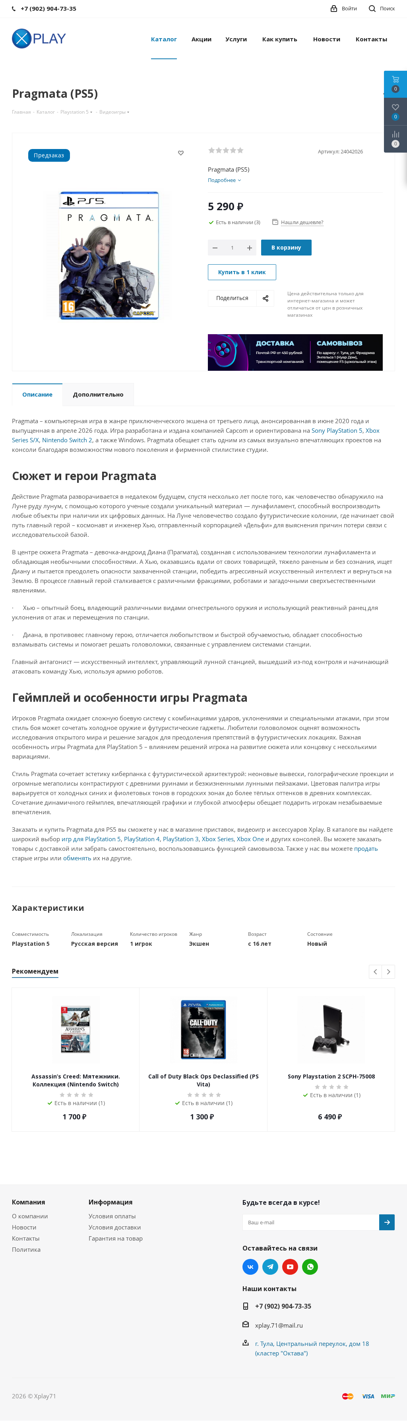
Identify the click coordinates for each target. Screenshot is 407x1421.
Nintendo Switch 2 (67, 440)
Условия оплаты (112, 1216)
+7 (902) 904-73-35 (283, 1306)
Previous (375, 972)
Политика (26, 1249)
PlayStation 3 (181, 839)
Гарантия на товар (116, 1238)
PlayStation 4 (142, 839)
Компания (28, 1202)
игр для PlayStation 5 (91, 839)
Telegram (270, 1267)
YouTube (290, 1267)
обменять (77, 858)
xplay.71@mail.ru (279, 1325)
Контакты (26, 1238)
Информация (111, 1202)
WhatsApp (310, 1267)
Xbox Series (218, 839)
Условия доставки (115, 1227)
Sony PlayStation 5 (337, 430)
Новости (24, 1227)
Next (388, 972)
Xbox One (250, 839)
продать (366, 848)
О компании (30, 1216)
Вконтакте (250, 1267)
